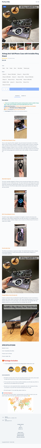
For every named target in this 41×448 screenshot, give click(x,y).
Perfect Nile (6, 2)
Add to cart (24, 89)
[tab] (17, 95)
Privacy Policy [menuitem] (20, 432)
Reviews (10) (23, 95)
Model (3, 71)
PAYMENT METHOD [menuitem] (20, 424)
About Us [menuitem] (20, 427)
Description (17, 95)
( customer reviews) (11, 58)
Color (3, 65)
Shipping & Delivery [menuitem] (20, 435)
